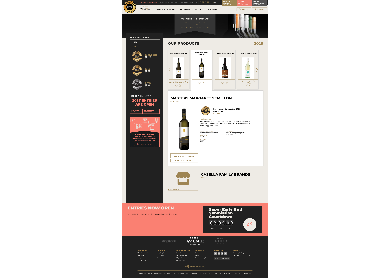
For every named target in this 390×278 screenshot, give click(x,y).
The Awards (142, 255)
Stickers (195, 9)
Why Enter (180, 258)
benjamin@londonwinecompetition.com (159, 273)
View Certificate (184, 156)
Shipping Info (181, 260)
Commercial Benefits (149, 111)
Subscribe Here (222, 258)
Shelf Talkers (184, 161)
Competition (160, 9)
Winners (187, 9)
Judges (179, 9)
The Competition (144, 253)
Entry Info (171, 9)
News (197, 255)
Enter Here (180, 253)
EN (215, 2)
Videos (208, 9)
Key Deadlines (181, 255)
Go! (249, 224)
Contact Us (142, 260)
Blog (202, 9)
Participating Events (202, 258)
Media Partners (162, 258)
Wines (214, 9)
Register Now (135, 111)
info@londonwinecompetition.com (188, 273)
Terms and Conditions (241, 255)
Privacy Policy (238, 253)
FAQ (139, 258)
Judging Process (163, 253)
